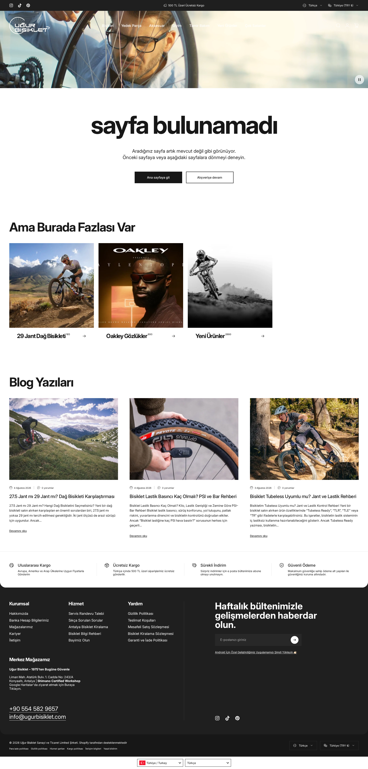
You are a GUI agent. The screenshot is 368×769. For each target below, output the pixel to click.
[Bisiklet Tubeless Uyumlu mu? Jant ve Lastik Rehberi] (304, 439)
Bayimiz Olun (79, 640)
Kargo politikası (75, 748)
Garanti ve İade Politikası (147, 640)
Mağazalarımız (21, 627)
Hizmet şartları (57, 748)
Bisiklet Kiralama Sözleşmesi (150, 634)
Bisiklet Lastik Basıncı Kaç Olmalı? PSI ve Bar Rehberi (183, 496)
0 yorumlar (48, 487)
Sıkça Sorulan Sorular (86, 620)
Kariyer (15, 634)
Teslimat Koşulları (142, 620)
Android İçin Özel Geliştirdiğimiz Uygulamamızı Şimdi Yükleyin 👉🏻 (256, 652)
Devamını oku (18, 530)
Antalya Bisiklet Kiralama (88, 627)
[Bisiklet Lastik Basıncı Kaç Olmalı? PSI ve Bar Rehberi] (184, 439)
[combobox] (313, 5)
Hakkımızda (18, 613)
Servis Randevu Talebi (86, 613)
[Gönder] (294, 640)
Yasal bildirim (110, 748)
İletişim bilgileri (93, 748)
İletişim (14, 640)
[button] (359, 79)
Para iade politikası (19, 748)
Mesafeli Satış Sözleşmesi (148, 627)
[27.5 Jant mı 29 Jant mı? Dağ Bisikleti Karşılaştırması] (63, 439)
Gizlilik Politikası (140, 613)
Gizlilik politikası (39, 748)
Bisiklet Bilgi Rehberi (85, 634)
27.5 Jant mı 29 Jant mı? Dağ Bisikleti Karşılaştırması (62, 496)
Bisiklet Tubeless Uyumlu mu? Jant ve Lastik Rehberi (303, 496)
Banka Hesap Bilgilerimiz (29, 620)
